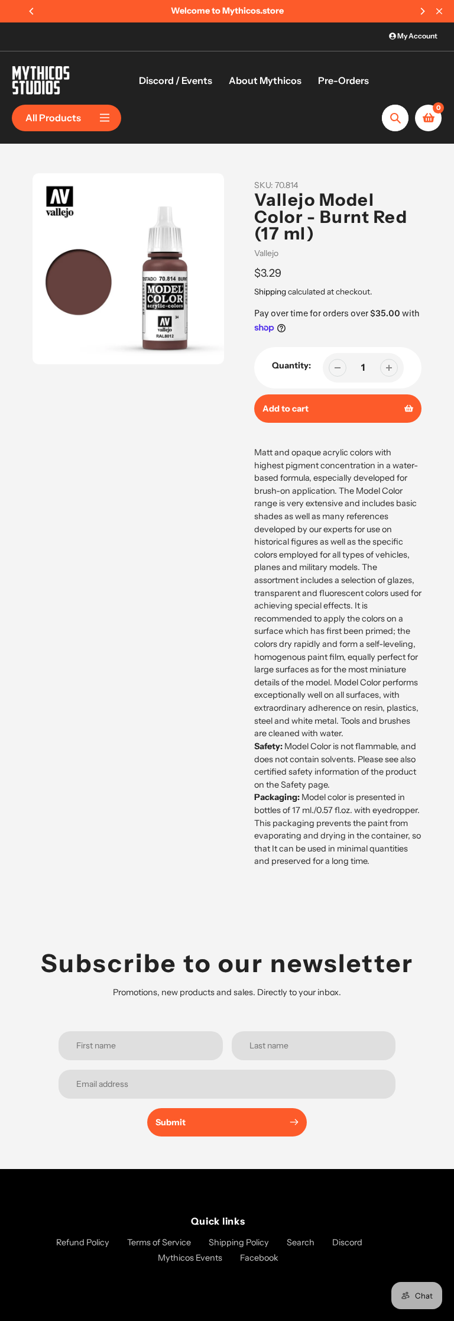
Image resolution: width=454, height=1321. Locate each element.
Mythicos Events (190, 1257)
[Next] (422, 11)
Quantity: (291, 365)
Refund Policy (82, 1242)
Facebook (259, 1257)
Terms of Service (159, 1242)
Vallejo (266, 253)
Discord (347, 1242)
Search (300, 1242)
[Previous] (32, 11)
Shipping (270, 291)
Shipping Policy (239, 1242)
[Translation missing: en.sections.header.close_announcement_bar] (439, 11)
